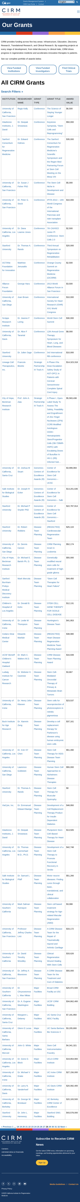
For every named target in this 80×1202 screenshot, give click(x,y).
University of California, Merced (8, 1049)
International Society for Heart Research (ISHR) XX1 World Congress (55, 304)
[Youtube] (25, 1183)
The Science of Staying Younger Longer (54, 112)
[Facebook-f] (3, 1183)
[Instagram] (14, 1183)
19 (21, 1127)
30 (53, 1127)
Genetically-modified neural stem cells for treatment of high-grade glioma (55, 565)
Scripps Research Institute (6, 322)
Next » (63, 1127)
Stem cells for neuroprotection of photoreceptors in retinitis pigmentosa (55, 708)
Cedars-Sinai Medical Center (8, 638)
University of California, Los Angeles (8, 232)
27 (44, 1127)
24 (35, 1127)
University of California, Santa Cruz (8, 472)
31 (56, 1127)
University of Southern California (8, 908)
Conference (39, 108)
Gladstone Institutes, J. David (8, 126)
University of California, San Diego (8, 301)
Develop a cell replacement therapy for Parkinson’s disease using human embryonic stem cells (55, 732)
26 (41, 1127)
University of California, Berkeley (8, 1103)
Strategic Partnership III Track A (39, 366)
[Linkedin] (19, 1183)
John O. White (24, 1045)
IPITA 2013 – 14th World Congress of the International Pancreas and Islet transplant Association (55, 211)
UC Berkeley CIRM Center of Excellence (54, 1103)
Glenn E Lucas (24, 1028)
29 (50, 1127)
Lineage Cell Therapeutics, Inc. (8, 366)
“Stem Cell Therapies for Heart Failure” (53, 582)
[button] (77, 2)
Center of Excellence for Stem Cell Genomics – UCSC (53, 475)
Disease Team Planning (38, 531)
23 (32, 1127)
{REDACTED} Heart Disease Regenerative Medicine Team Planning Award (54, 641)
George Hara (24, 284)
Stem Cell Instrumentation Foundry (54, 1049)
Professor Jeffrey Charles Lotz (25, 932)
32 (59, 1127)
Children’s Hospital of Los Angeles (7, 607)
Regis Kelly (23, 108)
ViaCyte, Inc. (8, 805)
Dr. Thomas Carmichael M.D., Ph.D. (23, 851)
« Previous (6, 1127)
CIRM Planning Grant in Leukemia (54, 548)
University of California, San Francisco (8, 112)
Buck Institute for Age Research (8, 725)
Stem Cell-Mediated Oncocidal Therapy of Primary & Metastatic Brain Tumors (54, 683)
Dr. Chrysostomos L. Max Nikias (24, 992)
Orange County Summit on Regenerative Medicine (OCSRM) (54, 270)
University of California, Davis (8, 335)
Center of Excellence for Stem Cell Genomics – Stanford (53, 513)
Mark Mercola (24, 578)
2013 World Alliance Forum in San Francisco (55, 287)
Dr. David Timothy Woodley (22, 957)
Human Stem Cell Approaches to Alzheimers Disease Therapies (55, 774)
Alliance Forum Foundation (7, 287)
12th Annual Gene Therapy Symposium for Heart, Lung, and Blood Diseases (55, 339)
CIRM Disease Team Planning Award (54, 659)
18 (18, 1127)
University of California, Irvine (8, 624)
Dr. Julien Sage (25, 352)
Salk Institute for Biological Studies (8, 492)
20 (23, 1127)
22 (29, 1127)
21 (26, 1127)
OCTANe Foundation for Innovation (8, 266)
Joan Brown (23, 297)
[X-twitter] (8, 1183)
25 (38, 1127)
